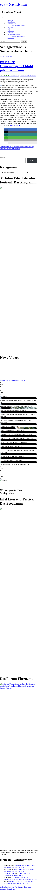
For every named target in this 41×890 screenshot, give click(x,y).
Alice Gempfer (9, 873)
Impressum (11, 38)
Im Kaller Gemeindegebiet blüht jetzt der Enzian (16, 66)
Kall (28, 147)
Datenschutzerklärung (14, 34)
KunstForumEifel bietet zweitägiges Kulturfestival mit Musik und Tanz (20, 878)
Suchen (2, 157)
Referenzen (11, 31)
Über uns (10, 32)
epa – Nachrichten (13, 4)
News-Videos (11, 22)
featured (7, 147)
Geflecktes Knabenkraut (18, 147)
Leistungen (11, 27)
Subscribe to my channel (16, 380)
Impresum (27, 887)
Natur (2, 56)
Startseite (10, 20)
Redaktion (15, 76)
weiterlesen (15, 125)
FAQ (9, 29)
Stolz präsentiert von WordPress (11, 887)
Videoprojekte (12, 24)
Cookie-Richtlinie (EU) (19, 36)
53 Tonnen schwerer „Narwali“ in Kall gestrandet (17, 874)
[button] (6, 130)
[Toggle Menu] (2, 17)
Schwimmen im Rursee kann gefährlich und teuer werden (19, 866)
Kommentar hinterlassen (28, 76)
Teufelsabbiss (15, 149)
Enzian (2, 147)
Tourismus (8, 56)
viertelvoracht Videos (18, 25)
